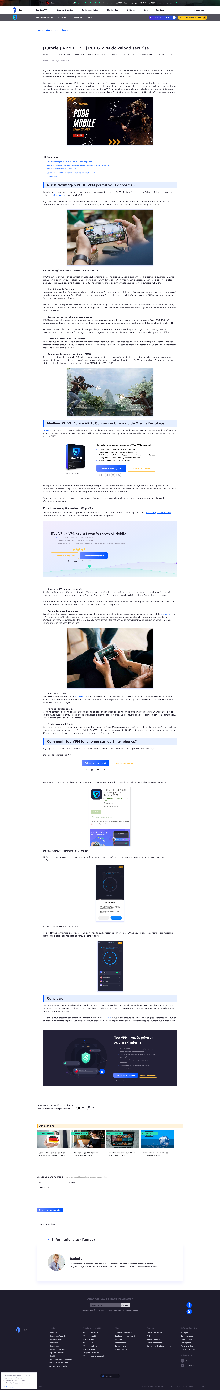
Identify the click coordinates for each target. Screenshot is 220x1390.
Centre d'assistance (154, 1333)
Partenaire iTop (187, 1346)
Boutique (160, 10)
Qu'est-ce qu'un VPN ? (123, 1333)
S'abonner (125, 1305)
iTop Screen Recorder (58, 1336)
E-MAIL (73, 1182)
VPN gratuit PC (88, 1339)
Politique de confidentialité (182, 1386)
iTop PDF (53, 1356)
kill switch (79, 696)
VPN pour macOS (89, 1336)
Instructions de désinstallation (158, 1346)
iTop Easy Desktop (57, 1339)
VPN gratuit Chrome (90, 1349)
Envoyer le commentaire (49, 1210)
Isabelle (46, 61)
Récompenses (186, 1343)
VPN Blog (118, 1339)
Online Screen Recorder (59, 1363)
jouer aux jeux (166, 614)
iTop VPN (47, 430)
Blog (90, 17)
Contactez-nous (187, 1336)
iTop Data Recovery (57, 1349)
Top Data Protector (57, 1353)
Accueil (40, 30)
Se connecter (200, 10)
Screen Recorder (121, 1349)
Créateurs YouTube (188, 1349)
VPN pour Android (90, 1346)
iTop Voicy (54, 1343)
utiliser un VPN (58, 195)
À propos (184, 1333)
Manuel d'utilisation (154, 1339)
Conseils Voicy (120, 1346)
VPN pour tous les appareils (93, 1356)
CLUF (202, 1386)
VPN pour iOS (88, 1343)
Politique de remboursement (152, 1386)
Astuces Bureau (121, 1343)
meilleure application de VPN (158, 512)
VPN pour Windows (60, 30)
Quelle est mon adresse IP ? (126, 1336)
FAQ (148, 1336)
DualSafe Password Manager (61, 1359)
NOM (39, 1182)
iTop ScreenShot (56, 1346)
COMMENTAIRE (44, 1188)
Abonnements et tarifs (58, 1366)
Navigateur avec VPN (91, 1353)
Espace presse (186, 1339)
